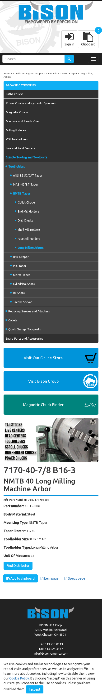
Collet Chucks (26, 202)
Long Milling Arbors (31, 247)
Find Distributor (18, 566)
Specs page (76, 578)
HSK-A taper (21, 256)
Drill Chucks (25, 220)
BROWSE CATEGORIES (21, 85)
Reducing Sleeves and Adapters (29, 311)
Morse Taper (21, 274)
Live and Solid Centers (20, 148)
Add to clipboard (22, 578)
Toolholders (54, 73)
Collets (12, 320)
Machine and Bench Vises (22, 121)
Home (7, 73)
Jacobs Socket (22, 302)
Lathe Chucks (14, 94)
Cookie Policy (19, 678)
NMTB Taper (70, 73)
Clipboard (88, 44)
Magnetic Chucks (17, 112)
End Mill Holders (28, 211)
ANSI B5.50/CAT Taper (27, 175)
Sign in (69, 44)
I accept (34, 689)
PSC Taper (19, 265)
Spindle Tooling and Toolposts (29, 73)
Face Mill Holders (29, 238)
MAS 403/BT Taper (25, 184)
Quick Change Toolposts (24, 329)
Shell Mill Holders (29, 229)
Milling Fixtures (16, 130)
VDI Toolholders (17, 139)
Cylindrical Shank (24, 283)
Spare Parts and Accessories (24, 338)
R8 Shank (19, 292)
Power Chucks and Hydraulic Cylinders (31, 103)
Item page (51, 578)
